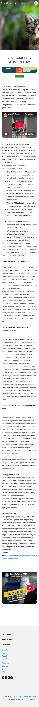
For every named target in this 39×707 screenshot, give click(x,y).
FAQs (4, 672)
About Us (5, 663)
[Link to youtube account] (9, 678)
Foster (4, 653)
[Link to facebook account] (3, 678)
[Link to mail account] (11, 678)
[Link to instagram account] (6, 678)
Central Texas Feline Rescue (24, 696)
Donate (5, 650)
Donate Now (19, 76)
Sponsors (5, 666)
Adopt (4, 656)
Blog (4, 669)
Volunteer (5, 659)
